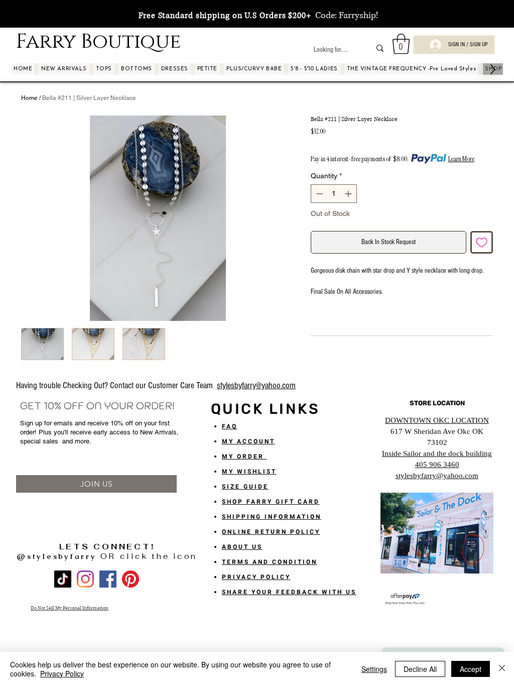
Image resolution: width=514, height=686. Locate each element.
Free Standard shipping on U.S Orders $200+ (225, 15)
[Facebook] (107, 579)
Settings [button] (374, 669)
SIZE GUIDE (245, 486)
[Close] (502, 669)
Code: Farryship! (344, 16)
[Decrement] (318, 193)
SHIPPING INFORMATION (271, 516)
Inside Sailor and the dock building (437, 453)
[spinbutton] (334, 193)
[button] (401, 44)
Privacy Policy (62, 673)
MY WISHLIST (249, 471)
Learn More (461, 158)
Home (29, 97)
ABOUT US (242, 546)
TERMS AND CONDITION (269, 561)
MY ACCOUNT (248, 441)
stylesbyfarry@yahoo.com (256, 385)
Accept (470, 669)
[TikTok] (62, 579)
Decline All (420, 669)
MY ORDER (244, 456)
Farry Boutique (98, 41)
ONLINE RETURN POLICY (271, 531)
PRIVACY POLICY (256, 577)
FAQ (229, 426)
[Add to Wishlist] (481, 242)
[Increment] (349, 193)
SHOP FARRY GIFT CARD (271, 501)
